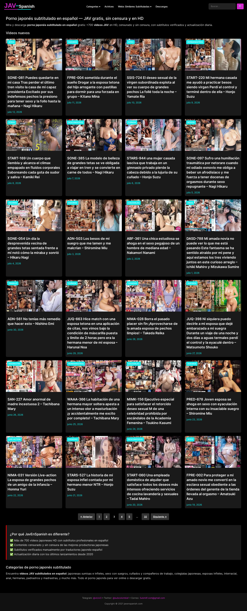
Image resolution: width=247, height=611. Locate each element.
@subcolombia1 (121, 598)
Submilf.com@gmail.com (152, 598)
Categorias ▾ (93, 6)
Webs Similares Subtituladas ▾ (134, 6)
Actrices (109, 6)
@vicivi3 (97, 598)
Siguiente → (160, 516)
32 (145, 516)
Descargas (162, 6)
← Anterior (86, 516)
